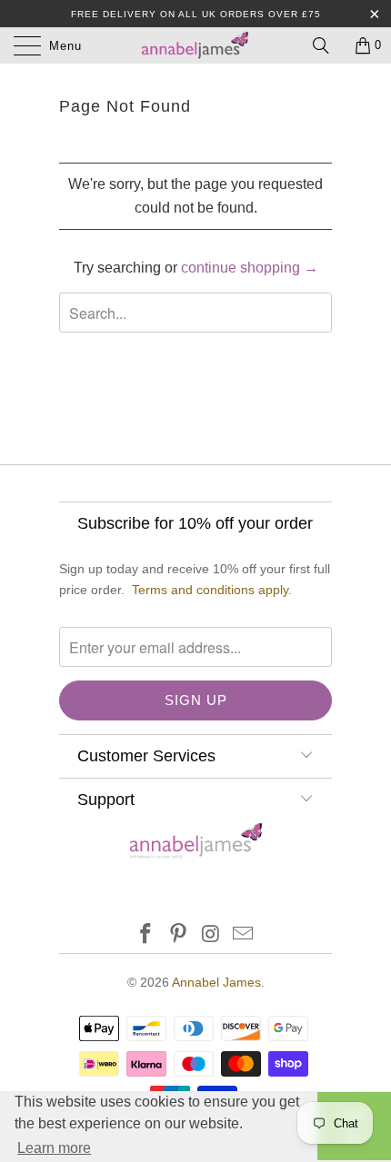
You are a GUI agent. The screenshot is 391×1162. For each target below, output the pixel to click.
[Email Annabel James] (243, 935)
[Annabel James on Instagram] (211, 935)
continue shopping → (249, 267)
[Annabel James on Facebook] (146, 935)
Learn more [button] (54, 1148)
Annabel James (216, 982)
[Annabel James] (196, 45)
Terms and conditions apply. (212, 589)
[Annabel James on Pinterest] (178, 935)
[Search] (327, 45)
